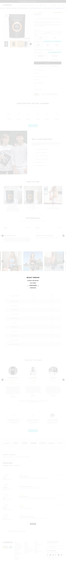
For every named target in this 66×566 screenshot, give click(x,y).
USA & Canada (33, 282)
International (33, 287)
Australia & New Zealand (33, 280)
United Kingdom (33, 285)
